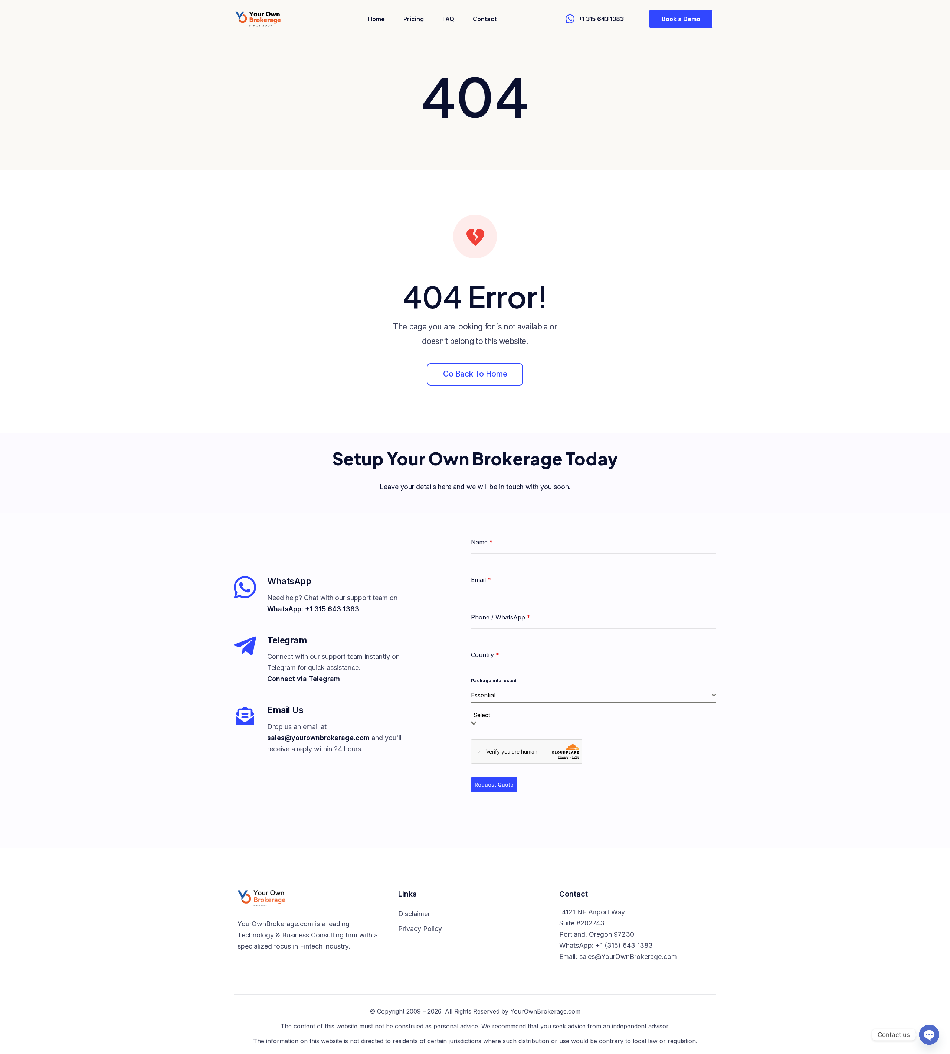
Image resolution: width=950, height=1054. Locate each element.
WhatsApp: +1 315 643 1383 (313, 609)
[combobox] (593, 695)
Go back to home (475, 373)
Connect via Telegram (303, 679)
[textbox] (484, 715)
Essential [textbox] (483, 695)
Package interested (494, 680)
